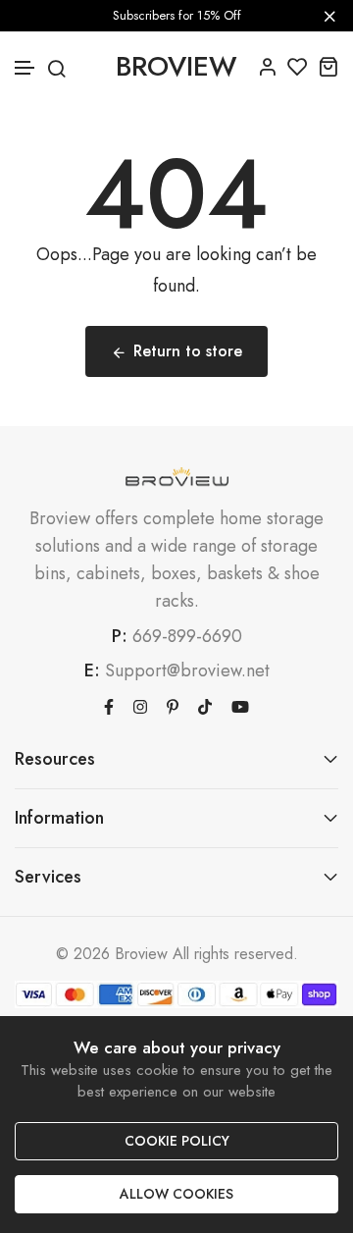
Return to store (187, 351)
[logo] (177, 477)
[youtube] (240, 705)
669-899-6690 (187, 636)
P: (119, 636)
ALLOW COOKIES (176, 1194)
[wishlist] (297, 66)
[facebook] (109, 705)
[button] (25, 68)
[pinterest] (172, 705)
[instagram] (140, 705)
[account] (267, 66)
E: (92, 671)
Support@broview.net (187, 670)
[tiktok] (205, 705)
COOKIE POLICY (177, 1141)
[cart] (328, 66)
